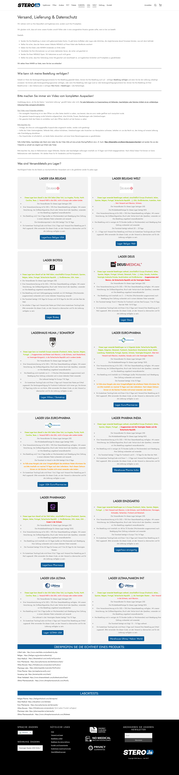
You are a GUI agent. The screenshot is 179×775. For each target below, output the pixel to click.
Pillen (54, 5)
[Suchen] (155, 5)
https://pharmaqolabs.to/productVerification (45, 668)
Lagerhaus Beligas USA (52, 237)
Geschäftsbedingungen (58, 752)
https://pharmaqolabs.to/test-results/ (41, 711)
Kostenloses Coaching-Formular (61, 749)
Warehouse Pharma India (126, 470)
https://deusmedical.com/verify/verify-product (45, 658)
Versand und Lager (57, 735)
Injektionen (46, 5)
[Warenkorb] (160, 5)
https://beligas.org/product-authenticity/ (38, 655)
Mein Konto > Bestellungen (60, 86)
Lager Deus (126, 319)
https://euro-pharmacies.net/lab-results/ (44, 705)
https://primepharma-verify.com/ (39, 671)
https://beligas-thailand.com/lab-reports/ (43, 698)
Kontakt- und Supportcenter (59, 745)
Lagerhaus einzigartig (126, 549)
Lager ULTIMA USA (53, 632)
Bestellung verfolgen (121, 80)
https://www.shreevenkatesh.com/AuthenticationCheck (49, 677)
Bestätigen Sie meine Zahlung (60, 742)
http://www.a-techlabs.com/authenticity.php (42, 652)
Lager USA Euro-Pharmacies (53, 484)
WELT (94, 5)
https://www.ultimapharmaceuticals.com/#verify (52, 680)
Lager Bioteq (53, 317)
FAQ (52, 732)
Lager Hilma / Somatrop (53, 397)
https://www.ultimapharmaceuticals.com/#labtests (52, 714)
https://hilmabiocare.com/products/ (41, 708)
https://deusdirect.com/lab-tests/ (39, 702)
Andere (61, 5)
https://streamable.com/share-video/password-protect (123, 142)
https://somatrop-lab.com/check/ (39, 674)
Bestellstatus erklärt (56, 739)
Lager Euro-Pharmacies (126, 405)
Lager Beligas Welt (126, 243)
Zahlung (101, 5)
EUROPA (81, 5)
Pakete (73, 5)
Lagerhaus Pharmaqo (52, 565)
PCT (67, 5)
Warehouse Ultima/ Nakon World (126, 638)
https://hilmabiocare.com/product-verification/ (44, 665)
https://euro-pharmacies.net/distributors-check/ (47, 661)
